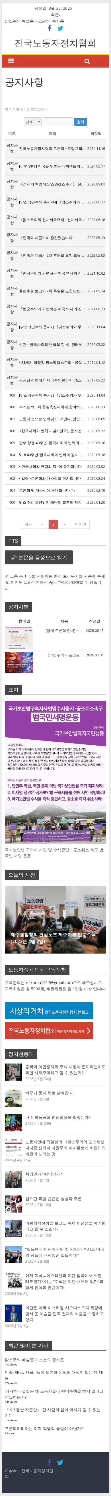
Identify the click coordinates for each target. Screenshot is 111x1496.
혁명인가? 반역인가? (43, 1174)
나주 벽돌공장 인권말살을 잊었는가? (57, 1117)
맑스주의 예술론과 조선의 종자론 (34, 21)
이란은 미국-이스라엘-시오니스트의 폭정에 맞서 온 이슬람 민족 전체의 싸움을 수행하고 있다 (64, 1313)
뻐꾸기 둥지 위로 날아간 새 (49, 1092)
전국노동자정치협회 (55, 42)
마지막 (80, 524)
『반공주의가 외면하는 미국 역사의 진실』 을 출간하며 (64, 273)
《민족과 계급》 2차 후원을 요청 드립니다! (54, 255)
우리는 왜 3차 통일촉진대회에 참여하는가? (54, 406)
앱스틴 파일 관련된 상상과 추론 (53, 1198)
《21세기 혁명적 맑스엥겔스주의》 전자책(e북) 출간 (62, 184)
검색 (80, 121)
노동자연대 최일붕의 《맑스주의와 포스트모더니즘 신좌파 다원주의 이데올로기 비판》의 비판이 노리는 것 (65, 1147)
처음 (28, 524)
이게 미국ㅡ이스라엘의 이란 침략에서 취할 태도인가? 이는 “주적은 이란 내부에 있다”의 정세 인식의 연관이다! (64, 1281)
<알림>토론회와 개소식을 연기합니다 (50, 478)
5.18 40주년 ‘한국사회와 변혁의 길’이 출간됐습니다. (61, 454)
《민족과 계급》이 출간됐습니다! (46, 237)
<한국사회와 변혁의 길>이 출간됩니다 (50, 466)
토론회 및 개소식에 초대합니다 (45, 490)
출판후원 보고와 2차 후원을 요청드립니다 (53, 290)
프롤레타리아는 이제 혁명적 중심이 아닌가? (44, 1428)
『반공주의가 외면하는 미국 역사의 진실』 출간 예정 (62, 308)
